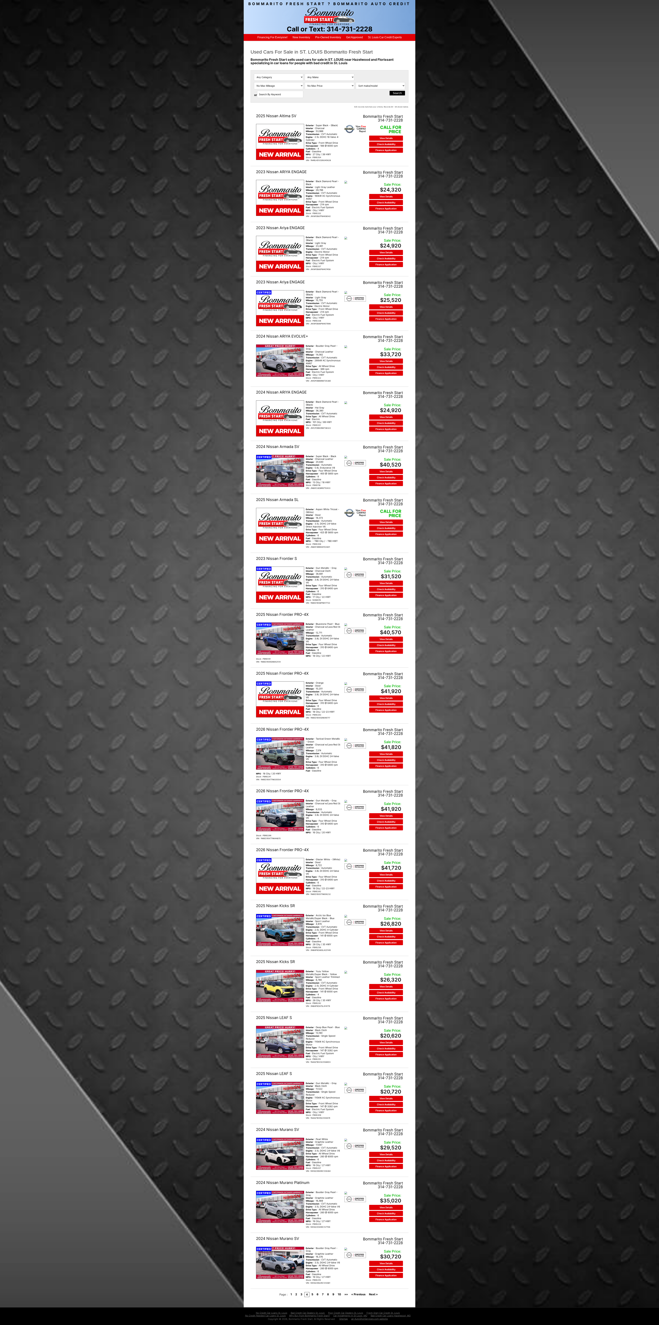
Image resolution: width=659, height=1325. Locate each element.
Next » (373, 1294)
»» (346, 1294)
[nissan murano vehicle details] (280, 1154)
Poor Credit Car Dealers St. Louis (345, 1312)
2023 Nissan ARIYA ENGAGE (281, 172)
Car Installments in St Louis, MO (350, 1315)
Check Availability (386, 144)
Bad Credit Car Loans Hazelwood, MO (391, 1315)
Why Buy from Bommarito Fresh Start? (309, 1315)
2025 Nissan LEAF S (274, 1017)
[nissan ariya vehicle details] (280, 198)
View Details (386, 138)
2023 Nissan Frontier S (276, 558)
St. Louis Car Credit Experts (385, 37)
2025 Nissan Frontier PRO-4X (282, 614)
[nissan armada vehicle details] (280, 471)
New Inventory (301, 37)
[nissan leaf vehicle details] (280, 1042)
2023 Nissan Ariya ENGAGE (280, 228)
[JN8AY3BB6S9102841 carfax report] (355, 513)
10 (339, 1294)
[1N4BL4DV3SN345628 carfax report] (355, 129)
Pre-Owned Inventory (328, 37)
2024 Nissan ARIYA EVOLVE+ (282, 336)
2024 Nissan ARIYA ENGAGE (281, 392)
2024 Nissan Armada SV (277, 446)
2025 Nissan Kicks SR (275, 905)
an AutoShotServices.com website (369, 1318)
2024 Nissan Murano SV (277, 1129)
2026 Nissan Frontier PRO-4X (282, 729)
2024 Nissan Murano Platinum (282, 1182)
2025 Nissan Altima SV (276, 116)
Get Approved (354, 37)
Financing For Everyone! (272, 37)
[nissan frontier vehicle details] (280, 584)
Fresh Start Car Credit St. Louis (383, 1312)
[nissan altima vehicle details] (280, 142)
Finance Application (386, 150)
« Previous (358, 1294)
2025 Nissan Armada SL (277, 499)
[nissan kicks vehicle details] (280, 930)
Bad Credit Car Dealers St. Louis (308, 1312)
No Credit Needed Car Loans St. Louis (265, 1315)
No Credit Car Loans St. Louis (271, 1312)
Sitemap (343, 1318)
